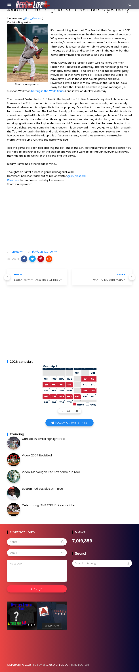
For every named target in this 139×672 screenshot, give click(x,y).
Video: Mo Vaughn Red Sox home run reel (51, 472)
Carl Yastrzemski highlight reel (43, 439)
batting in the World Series (48, 91)
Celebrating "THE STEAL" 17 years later (49, 505)
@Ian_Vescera (33, 18)
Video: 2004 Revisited (37, 455)
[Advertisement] (69, 218)
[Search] (130, 4)
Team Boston (80, 665)
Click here (13, 180)
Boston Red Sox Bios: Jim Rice (42, 489)
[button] (24, 259)
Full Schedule (70, 411)
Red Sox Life (39, 665)
